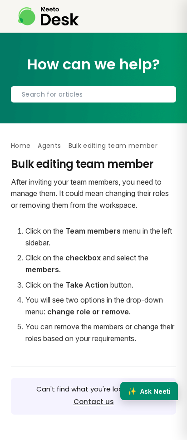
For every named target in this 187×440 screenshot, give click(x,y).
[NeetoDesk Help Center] (48, 16)
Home (20, 145)
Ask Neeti (149, 391)
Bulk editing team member (113, 145)
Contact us (94, 401)
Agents (49, 145)
